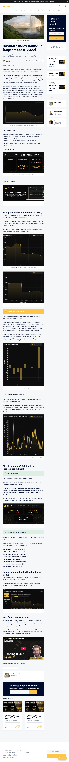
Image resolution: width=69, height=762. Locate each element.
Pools (32, 5)
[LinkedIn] (54, 47)
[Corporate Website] (56, 47)
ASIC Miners (27, 5)
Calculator (37, 5)
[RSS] (62, 47)
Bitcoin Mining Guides (43, 10)
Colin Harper (8, 60)
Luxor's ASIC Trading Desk (35, 202)
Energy (63, 10)
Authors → (50, 97)
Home (16, 5)
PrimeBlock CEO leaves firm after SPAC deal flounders (20, 140)
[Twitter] (20, 674)
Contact (27, 752)
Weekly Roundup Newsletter (10, 667)
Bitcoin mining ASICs (9, 478)
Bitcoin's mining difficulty (10, 316)
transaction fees (12, 399)
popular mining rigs (21, 545)
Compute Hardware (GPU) (54, 10)
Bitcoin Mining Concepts (32, 10)
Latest (4, 10)
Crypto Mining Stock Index (17, 585)
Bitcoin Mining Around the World (18, 10)
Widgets (53, 5)
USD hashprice (19, 267)
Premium (21, 5)
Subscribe (33, 691)
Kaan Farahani (11, 725)
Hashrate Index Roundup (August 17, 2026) (12, 716)
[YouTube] (59, 47)
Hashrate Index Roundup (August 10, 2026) (34, 716)
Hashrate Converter (45, 5)
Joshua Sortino (23, 40)
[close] (67, 2)
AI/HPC (8, 10)
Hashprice (11, 215)
